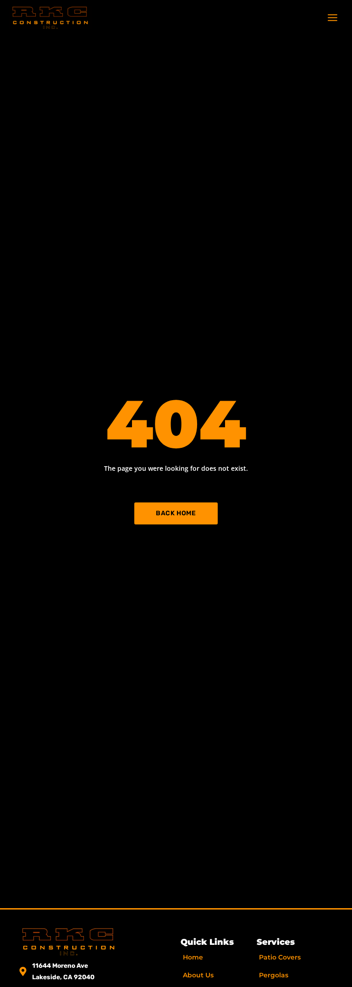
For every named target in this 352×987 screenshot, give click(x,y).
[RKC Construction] (50, 17)
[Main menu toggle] (332, 17)
